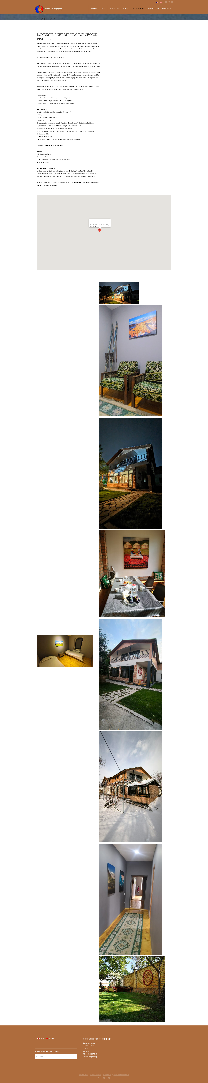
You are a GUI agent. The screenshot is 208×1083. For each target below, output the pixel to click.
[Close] (108, 221)
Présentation (83, 1075)
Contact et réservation (121, 1075)
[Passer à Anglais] (161, 2)
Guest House (107, 1075)
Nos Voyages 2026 (95, 1075)
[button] (99, 230)
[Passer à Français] (157, 2)
